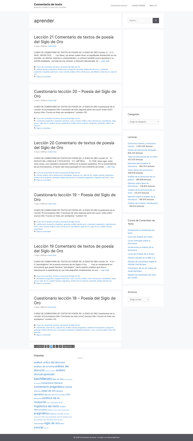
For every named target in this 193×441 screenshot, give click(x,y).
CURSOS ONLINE (138, 5)
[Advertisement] (143, 67)
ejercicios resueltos (59, 395)
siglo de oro (44, 123)
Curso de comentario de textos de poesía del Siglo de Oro (58, 67)
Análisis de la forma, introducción (143, 203)
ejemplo (59, 391)
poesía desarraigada (63, 410)
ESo (68, 394)
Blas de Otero (59, 379)
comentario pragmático (45, 121)
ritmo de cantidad (62, 417)
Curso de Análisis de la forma (141, 254)
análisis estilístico (50, 371)
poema (44, 409)
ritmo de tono (58, 420)
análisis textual (42, 69)
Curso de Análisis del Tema (140, 237)
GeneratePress (114, 437)
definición (37, 391)
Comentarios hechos (119, 5)
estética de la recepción (67, 69)
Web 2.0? (153, 5)
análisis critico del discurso (80, 72)
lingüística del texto (50, 72)
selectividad (39, 423)
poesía (55, 410)
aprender (79, 69)
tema (62, 423)
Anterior (38, 346)
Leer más (105, 61)
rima (42, 417)
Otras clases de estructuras (140, 170)
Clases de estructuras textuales (142, 150)
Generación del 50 (57, 402)
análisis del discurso (91, 69)
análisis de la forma (44, 366)
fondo (48, 402)
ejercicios (47, 395)
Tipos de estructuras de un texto (142, 157)
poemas (50, 410)
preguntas (93, 123)
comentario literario (52, 383)
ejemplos (39, 394)
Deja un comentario (44, 77)
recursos (60, 414)
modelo (63, 407)
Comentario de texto (48, 4)
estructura (38, 398)
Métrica (37, 410)
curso (61, 72)
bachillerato (95, 72)
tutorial (66, 72)
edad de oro (105, 72)
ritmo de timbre (48, 420)
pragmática (52, 69)
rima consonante (50, 417)
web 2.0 (46, 428)
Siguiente (68, 346)
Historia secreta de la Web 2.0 (141, 258)
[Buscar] (156, 20)
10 (60, 346)
